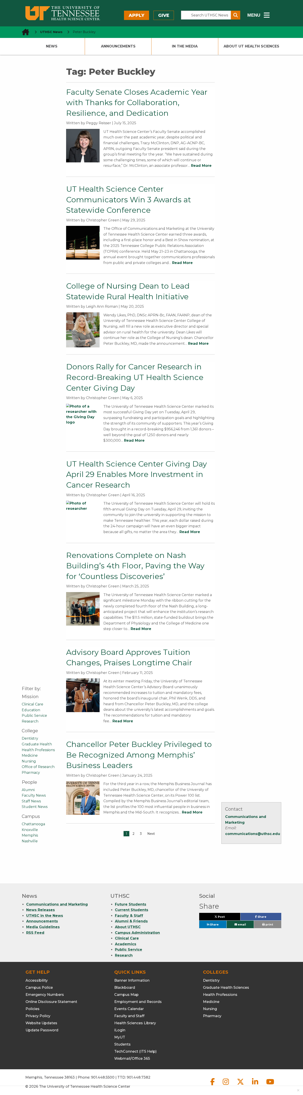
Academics (125, 944)
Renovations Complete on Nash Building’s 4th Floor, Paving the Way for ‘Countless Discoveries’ (135, 566)
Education (31, 710)
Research (30, 721)
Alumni (28, 790)
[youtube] (270, 1085)
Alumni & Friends (131, 921)
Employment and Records (138, 1002)
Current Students (131, 910)
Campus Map (126, 995)
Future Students (130, 904)
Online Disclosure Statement (51, 1002)
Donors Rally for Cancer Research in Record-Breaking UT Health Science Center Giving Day (134, 377)
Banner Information (132, 980)
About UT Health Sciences (251, 46)
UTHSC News (51, 32)
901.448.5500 (102, 1077)
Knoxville (30, 830)
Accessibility (37, 980)
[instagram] (226, 1085)
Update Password (42, 1030)
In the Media (185, 46)
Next (151, 834)
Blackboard (124, 987)
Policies (32, 1009)
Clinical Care (32, 704)
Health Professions (38, 750)
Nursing (29, 761)
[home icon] (24, 32)
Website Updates (41, 1023)
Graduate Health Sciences (226, 987)
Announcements (118, 46)
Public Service (34, 715)
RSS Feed (35, 933)
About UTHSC (128, 927)
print (269, 924)
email (241, 924)
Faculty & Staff (129, 916)
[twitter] (240, 1085)
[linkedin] (255, 1085)
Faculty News (34, 795)
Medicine (30, 755)
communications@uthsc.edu (252, 834)
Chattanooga (33, 824)
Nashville (30, 841)
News (51, 46)
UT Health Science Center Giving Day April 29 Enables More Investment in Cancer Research (136, 474)
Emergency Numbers (45, 995)
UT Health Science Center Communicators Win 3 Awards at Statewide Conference (128, 199)
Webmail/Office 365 (132, 1058)
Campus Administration (137, 933)
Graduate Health (37, 744)
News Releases (40, 910)
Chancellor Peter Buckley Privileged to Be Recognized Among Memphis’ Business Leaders (139, 755)
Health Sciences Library (135, 1023)
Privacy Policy (38, 1016)
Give (163, 15)
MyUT (119, 1037)
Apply (136, 15)
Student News (34, 807)
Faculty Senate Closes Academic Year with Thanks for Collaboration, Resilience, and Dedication (136, 102)
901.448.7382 (138, 1077)
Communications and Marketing (57, 904)
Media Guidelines (43, 927)
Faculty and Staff (129, 1016)
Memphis (30, 835)
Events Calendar (129, 1009)
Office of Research (38, 767)
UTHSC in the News (44, 916)
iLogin (119, 1030)
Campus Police (39, 987)
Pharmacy (31, 772)
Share (269, 918)
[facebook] (213, 1085)
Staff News (31, 801)
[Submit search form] (235, 15)
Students (122, 1044)
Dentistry (30, 738)
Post (226, 918)
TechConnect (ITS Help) (135, 1051)
